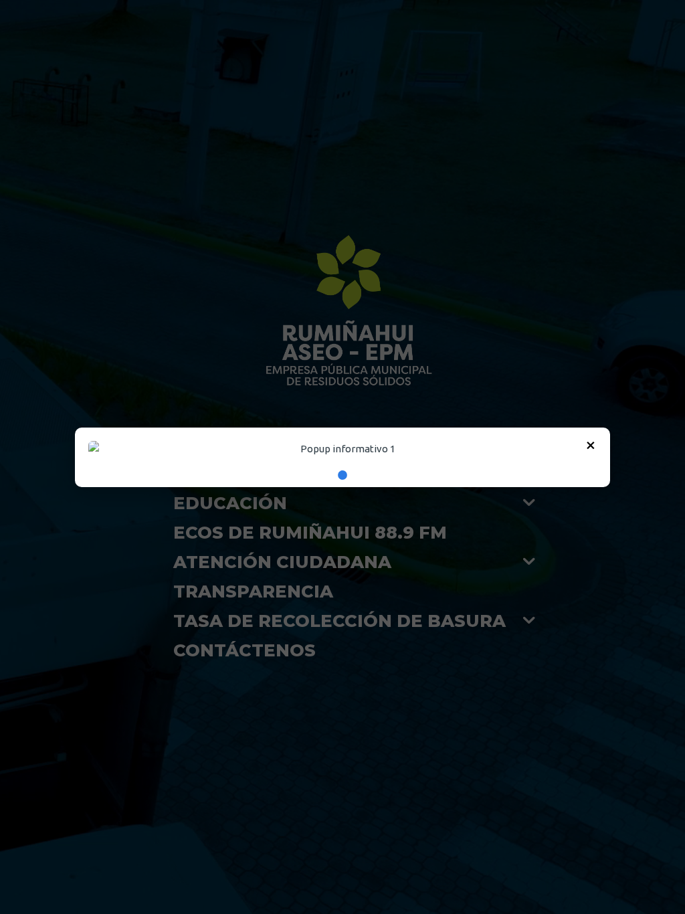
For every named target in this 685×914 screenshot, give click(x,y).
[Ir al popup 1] (342, 475)
